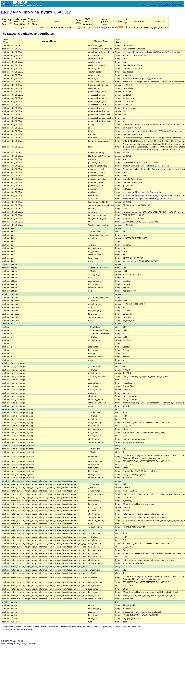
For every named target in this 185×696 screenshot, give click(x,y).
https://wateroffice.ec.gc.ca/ (135, 78)
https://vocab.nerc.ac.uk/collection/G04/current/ (144, 52)
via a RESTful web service (20, 629)
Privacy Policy (19, 644)
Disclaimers (6, 644)
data (16, 27)
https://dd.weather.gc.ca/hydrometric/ (140, 199)
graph (23, 27)
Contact (31, 644)
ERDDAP (9, 12)
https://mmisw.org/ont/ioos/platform (139, 166)
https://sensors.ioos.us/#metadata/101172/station (145, 131)
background (98, 27)
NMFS (167, 5)
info (26, 12)
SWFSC (173, 5)
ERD (180, 5)
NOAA (161, 5)
